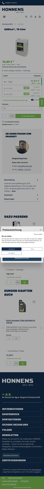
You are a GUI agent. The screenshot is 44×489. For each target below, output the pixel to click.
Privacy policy (38, 234)
